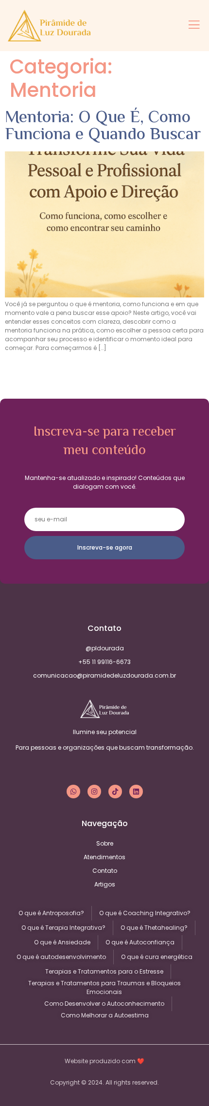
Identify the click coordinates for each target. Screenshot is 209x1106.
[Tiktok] (115, 791)
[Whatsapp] (73, 791)
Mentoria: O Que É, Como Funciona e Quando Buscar (103, 126)
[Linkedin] (136, 791)
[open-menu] (194, 26)
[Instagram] (94, 791)
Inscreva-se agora (104, 547)
